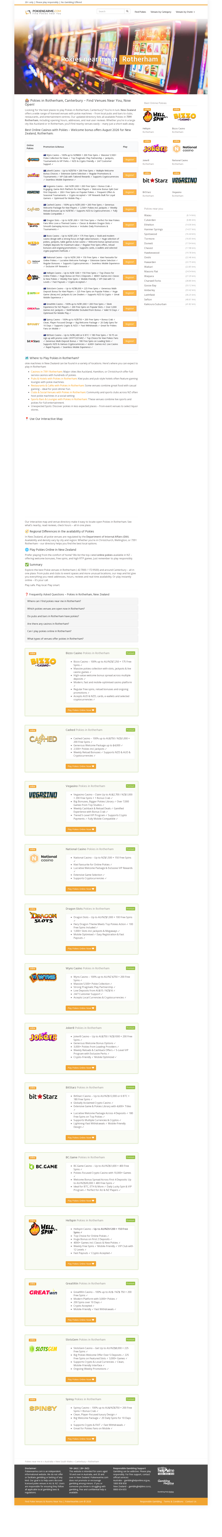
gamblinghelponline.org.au (137, 1480)
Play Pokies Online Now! (80, 710)
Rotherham (102, 653)
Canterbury (80, 1461)
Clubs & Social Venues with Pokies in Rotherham (58, 392)
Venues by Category (161, 12)
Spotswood (170, 234)
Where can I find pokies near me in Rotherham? (54, 601)
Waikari (170, 266)
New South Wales (64, 1461)
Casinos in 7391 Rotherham (46, 371)
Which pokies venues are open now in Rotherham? (56, 608)
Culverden (170, 220)
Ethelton (170, 224)
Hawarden (170, 262)
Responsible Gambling (151, 1501)
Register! (129, 159)
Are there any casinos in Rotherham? (48, 623)
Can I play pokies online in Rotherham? (49, 631)
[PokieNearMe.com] (43, 12)
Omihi (170, 257)
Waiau (170, 215)
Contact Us (190, 1501)
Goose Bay (170, 285)
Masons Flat (170, 271)
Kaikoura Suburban (170, 304)
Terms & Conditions (173, 1501)
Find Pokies (140, 12)
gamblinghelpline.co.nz (140, 1486)
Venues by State (184, 12)
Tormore (170, 238)
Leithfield (170, 294)
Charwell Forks (170, 280)
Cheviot (170, 248)
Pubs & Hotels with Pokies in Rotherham (54, 378)
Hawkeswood (170, 252)
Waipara (170, 276)
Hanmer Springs (170, 229)
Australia (49, 1461)
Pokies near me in (33, 1461)
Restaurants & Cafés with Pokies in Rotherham (57, 385)
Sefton (170, 299)
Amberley (170, 290)
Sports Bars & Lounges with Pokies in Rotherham (59, 399)
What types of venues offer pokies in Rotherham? (55, 638)
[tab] (81, 601)
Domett (170, 243)
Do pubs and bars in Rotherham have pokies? (53, 616)
